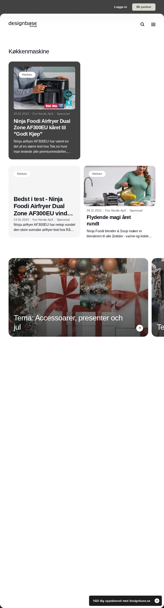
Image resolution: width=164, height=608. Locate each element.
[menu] (153, 24)
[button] (139, 328)
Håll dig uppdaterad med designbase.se (122, 600)
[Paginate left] (12, 297)
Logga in (120, 7)
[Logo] (23, 24)
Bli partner (143, 7)
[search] (142, 24)
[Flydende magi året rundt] (119, 202)
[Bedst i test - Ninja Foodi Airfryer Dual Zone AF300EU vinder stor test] (44, 202)
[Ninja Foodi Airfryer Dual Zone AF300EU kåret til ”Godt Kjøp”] (44, 110)
